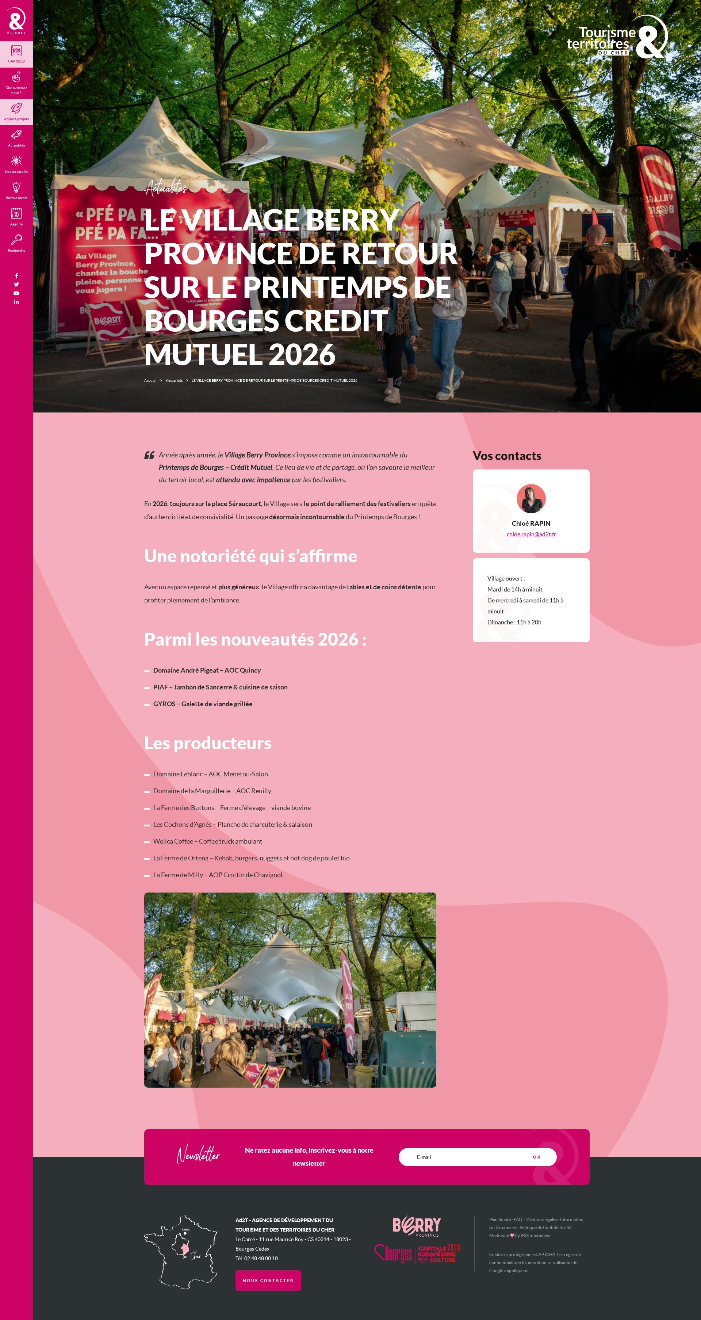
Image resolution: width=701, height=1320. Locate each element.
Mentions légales (541, 1219)
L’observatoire (16, 172)
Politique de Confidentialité (545, 1227)
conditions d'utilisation (550, 1262)
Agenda (16, 224)
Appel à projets (16, 119)
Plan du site (500, 1219)
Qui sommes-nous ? (16, 90)
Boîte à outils (16, 198)
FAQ (518, 1219)
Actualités (174, 380)
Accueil (150, 380)
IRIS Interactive (535, 1235)
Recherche (16, 250)
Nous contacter (268, 1280)
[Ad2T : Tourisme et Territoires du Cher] (16, 20)
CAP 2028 (16, 61)
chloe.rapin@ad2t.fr (531, 533)
